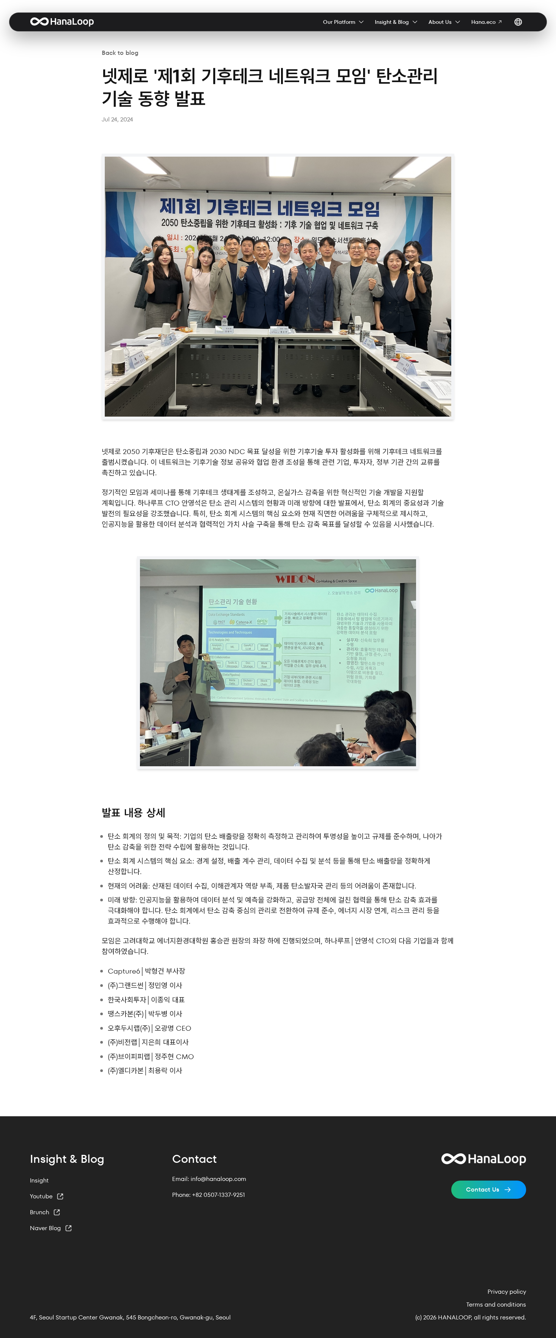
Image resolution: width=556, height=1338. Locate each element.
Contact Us (482, 1189)
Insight (39, 1180)
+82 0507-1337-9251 (218, 1194)
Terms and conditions (496, 1305)
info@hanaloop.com (218, 1179)
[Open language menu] (518, 22)
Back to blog (120, 52)
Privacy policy (507, 1292)
